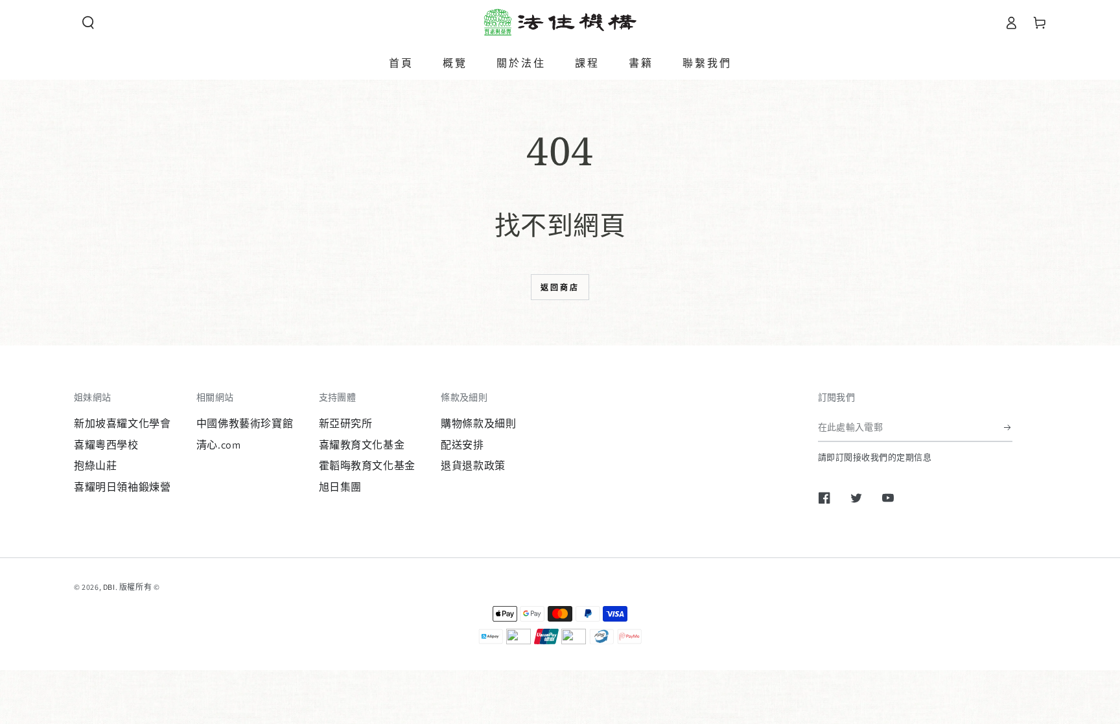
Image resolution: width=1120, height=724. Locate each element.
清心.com (218, 445)
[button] (88, 22)
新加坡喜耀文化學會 (122, 423)
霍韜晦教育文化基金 (367, 466)
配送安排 (462, 445)
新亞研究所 (346, 423)
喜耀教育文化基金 (362, 445)
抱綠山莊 (95, 466)
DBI (109, 587)
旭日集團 (340, 487)
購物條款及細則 (478, 423)
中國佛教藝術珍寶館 (244, 423)
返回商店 (560, 287)
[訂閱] (1008, 427)
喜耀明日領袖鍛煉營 (122, 487)
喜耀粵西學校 (106, 445)
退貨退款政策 (473, 466)
